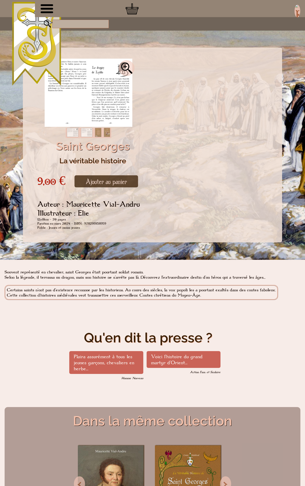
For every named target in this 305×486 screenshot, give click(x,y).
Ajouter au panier (106, 181)
